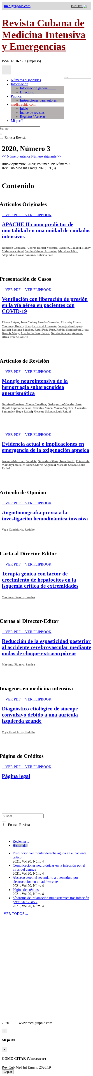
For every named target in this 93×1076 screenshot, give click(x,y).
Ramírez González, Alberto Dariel (23, 247)
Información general (38, 88)
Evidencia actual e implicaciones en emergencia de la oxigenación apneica (45, 447)
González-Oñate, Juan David (56, 461)
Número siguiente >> (46, 156)
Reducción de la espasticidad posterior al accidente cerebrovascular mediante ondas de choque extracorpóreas (46, 647)
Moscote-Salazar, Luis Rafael (52, 411)
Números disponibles (26, 80)
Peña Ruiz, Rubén (53, 329)
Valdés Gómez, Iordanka (41, 251)
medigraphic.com (23, 104)
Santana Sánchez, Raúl (26, 329)
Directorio (27, 92)
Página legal (16, 776)
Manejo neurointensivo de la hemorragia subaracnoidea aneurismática (35, 387)
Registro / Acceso (32, 116)
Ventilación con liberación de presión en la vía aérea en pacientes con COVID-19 (45, 305)
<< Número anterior (16, 156)
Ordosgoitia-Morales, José (64, 404)
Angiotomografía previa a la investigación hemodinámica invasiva (45, 516)
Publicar (17, 96)
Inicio (24, 108)
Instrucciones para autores (42, 100)
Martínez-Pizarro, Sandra (18, 597)
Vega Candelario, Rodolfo (18, 529)
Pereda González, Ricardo (54, 322)
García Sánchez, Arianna (67, 333)
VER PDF (13, 215)
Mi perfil (17, 121)
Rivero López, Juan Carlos (19, 322)
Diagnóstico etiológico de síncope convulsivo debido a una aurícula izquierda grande (40, 715)
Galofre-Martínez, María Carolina (24, 404)
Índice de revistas (37, 112)
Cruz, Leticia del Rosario (41, 326)
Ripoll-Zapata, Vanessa (16, 408)
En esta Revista (18, 825)
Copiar (8, 1072)
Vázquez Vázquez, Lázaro (63, 247)
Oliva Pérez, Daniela (15, 337)
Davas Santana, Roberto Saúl (34, 255)
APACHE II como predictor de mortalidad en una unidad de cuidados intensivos (46, 230)
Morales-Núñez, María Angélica (53, 408)
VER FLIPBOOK (38, 215)
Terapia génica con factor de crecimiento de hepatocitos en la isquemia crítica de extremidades (40, 580)
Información (19, 84)
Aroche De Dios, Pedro (35, 333)
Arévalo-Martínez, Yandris (19, 461)
